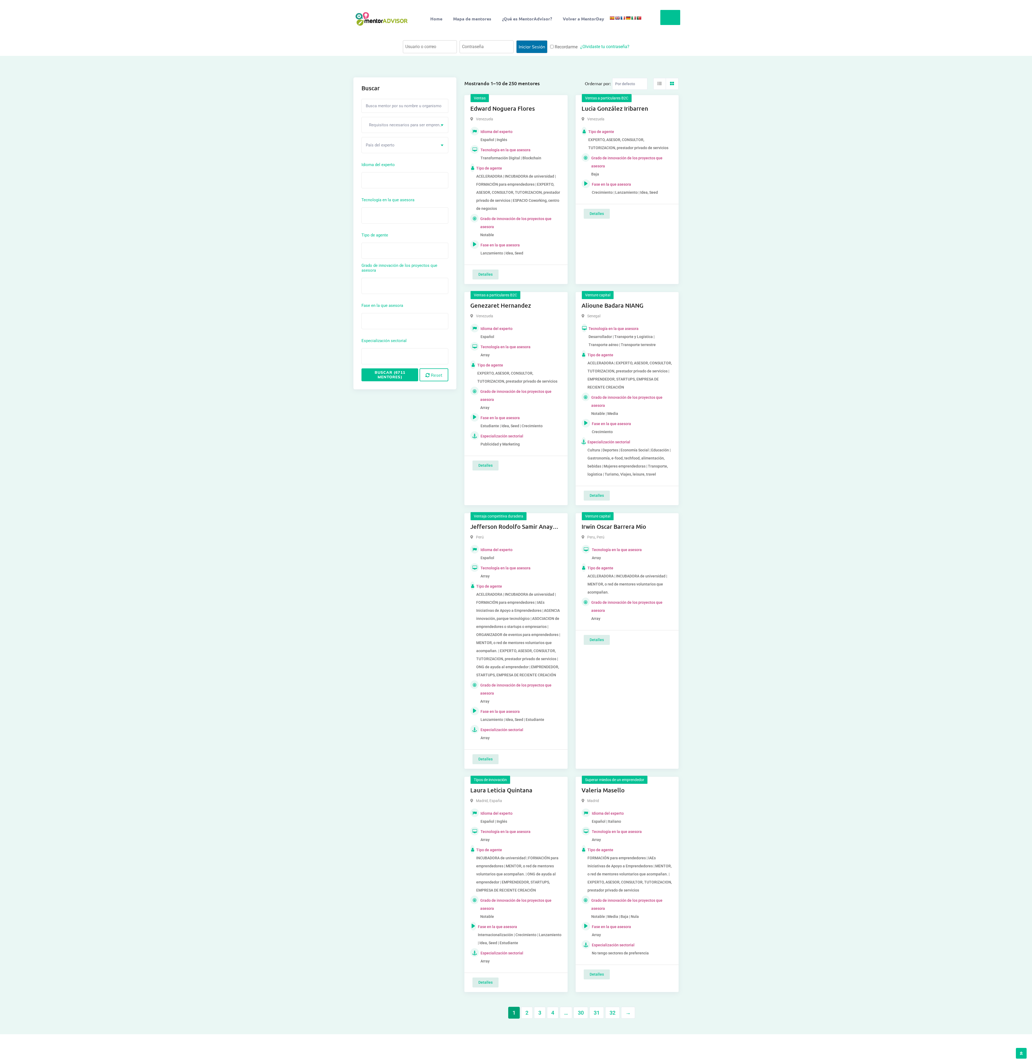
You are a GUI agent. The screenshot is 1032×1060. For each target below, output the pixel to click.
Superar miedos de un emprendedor (614, 780)
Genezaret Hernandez (500, 305)
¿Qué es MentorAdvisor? (527, 18)
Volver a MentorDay (583, 18)
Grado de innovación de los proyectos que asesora (399, 268)
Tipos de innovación (490, 780)
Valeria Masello (603, 790)
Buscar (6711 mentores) (390, 374)
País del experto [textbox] (380, 145)
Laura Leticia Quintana (501, 790)
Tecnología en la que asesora (387, 199)
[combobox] (404, 125)
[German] (628, 18)
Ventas (480, 98)
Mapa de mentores (472, 18)
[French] (622, 18)
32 (612, 1012)
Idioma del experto (378, 164)
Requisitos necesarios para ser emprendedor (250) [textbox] (407, 125)
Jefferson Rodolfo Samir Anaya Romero (513, 527)
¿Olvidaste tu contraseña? (604, 46)
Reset (436, 375)
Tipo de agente (374, 235)
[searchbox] (387, 180)
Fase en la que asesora (382, 305)
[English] (617, 18)
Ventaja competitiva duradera (498, 516)
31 (597, 1012)
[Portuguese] (638, 18)
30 (581, 1012)
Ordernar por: (598, 83)
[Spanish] (612, 18)
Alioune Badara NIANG (612, 305)
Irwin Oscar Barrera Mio (614, 526)
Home (436, 18)
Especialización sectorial (384, 340)
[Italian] (633, 18)
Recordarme (566, 46)
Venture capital (597, 295)
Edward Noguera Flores (502, 108)
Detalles (485, 274)
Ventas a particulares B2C (606, 98)
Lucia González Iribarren (615, 108)
